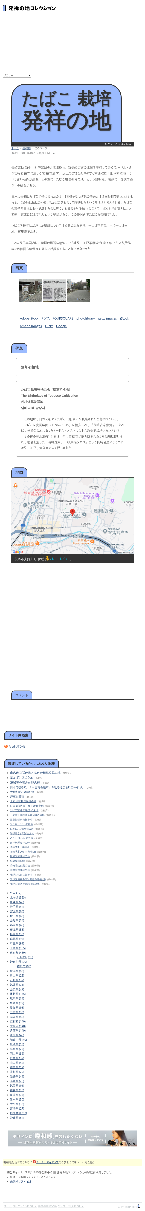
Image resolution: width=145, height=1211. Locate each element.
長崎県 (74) (17, 1095)
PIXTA (46, 318)
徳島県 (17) (17, 1067)
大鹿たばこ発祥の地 (22, 792)
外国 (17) (15, 893)
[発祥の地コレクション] (29, 9)
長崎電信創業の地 (20, 865)
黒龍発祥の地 (17, 861)
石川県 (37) (17, 980)
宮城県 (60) (17, 911)
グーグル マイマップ (47, 1162)
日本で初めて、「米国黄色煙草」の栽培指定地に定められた (46, 787)
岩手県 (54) (17, 907)
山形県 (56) (17, 920)
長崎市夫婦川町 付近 (29, 559)
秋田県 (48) (17, 916)
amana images (31, 326)
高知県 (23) (17, 1081)
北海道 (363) (18, 897)
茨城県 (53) (17, 930)
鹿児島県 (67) (18, 1113)
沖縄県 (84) (17, 1118)
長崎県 (26, 148)
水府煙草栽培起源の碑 (23, 801)
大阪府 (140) (18, 1026)
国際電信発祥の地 (20, 870)
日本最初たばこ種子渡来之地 (27, 806)
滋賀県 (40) (17, 1017)
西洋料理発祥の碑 (20, 842)
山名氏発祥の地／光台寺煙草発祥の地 (35, 773)
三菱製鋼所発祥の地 (21, 819)
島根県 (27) (17, 1049)
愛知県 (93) (17, 1008)
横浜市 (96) (24, 966)
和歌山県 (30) (18, 1040)
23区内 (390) (25, 957)
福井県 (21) (17, 985)
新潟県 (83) (17, 971)
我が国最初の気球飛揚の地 (24, 883)
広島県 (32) (17, 1058)
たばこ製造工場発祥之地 (24, 810)
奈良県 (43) (17, 1035)
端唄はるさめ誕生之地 (22, 833)
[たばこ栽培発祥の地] (54, 301)
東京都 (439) (18, 953)
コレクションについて (25, 1206)
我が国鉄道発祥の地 (21, 874)
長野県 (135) (18, 994)
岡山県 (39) (17, 1053)
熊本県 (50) (17, 1099)
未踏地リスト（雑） (22, 1182)
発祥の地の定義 (47, 1206)
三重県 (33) (17, 1012)
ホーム (15, 148)
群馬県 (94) (17, 939)
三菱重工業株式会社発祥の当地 (27, 815)
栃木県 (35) (17, 934)
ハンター (63, 1206)
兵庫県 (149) (18, 1030)
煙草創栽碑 (17, 797)
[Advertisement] (72, 43)
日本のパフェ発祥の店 (22, 828)
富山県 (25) (17, 975)
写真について (76, 1206)
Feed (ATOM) (16, 747)
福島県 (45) (17, 925)
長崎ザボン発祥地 (19, 847)
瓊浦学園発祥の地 (20, 856)
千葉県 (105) (18, 948)
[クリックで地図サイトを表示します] (72, 516)
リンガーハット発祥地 (21, 824)
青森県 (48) (17, 902)
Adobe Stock (29, 318)
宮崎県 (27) (17, 1108)
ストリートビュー (59, 559)
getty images (107, 318)
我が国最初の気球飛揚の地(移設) (28, 879)
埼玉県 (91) (17, 943)
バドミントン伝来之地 (21, 838)
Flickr (49, 326)
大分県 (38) (17, 1104)
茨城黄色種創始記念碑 (25, 782)
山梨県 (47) (17, 989)
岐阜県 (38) (17, 998)
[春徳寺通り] (78, 301)
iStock (124, 318)
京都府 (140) (18, 1021)
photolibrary (85, 318)
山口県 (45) (17, 1063)
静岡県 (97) (17, 1003)
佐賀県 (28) (17, 1090)
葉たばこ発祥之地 (21, 778)
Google (61, 326)
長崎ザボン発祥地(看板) (23, 851)
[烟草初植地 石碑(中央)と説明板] (30, 301)
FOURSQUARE (63, 318)
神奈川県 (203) (19, 962)
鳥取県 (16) (17, 1044)
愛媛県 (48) (17, 1076)
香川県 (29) (17, 1072)
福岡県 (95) (17, 1086)
